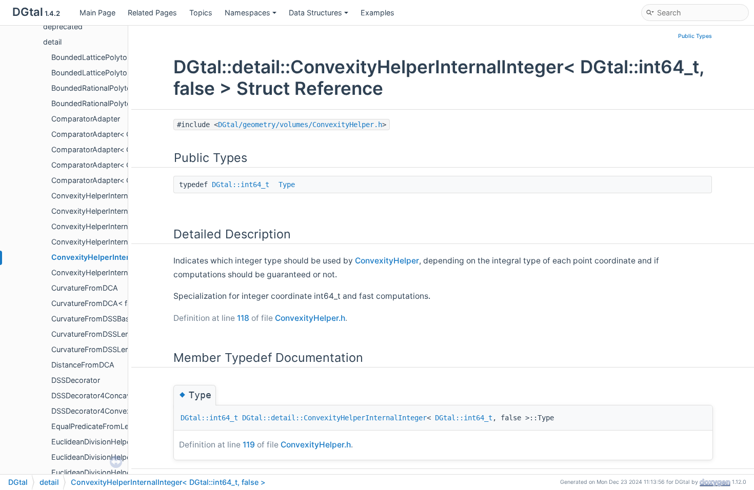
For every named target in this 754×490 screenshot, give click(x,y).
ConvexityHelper (387, 261)
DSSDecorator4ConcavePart (100, 395)
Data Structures (315, 12)
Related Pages (152, 12)
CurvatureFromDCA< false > (99, 303)
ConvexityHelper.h (310, 318)
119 (249, 445)
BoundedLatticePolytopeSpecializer (112, 57)
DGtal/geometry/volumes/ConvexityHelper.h (300, 124)
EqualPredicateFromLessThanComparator (123, 426)
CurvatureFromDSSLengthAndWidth (113, 349)
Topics (200, 12)
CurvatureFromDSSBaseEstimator (109, 318)
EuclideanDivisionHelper (92, 441)
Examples (377, 12)
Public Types (695, 36)
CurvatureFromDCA (84, 287)
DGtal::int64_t (240, 184)
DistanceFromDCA (82, 364)
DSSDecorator (75, 380)
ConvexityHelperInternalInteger (104, 195)
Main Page (97, 12)
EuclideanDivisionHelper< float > (106, 472)
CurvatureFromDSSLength (96, 334)
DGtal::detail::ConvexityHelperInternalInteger (334, 418)
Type (287, 184)
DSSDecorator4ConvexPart (98, 410)
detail (52, 41)
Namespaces (247, 12)
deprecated (63, 26)
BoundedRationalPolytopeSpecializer (114, 88)
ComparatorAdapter (85, 118)
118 (243, 318)
